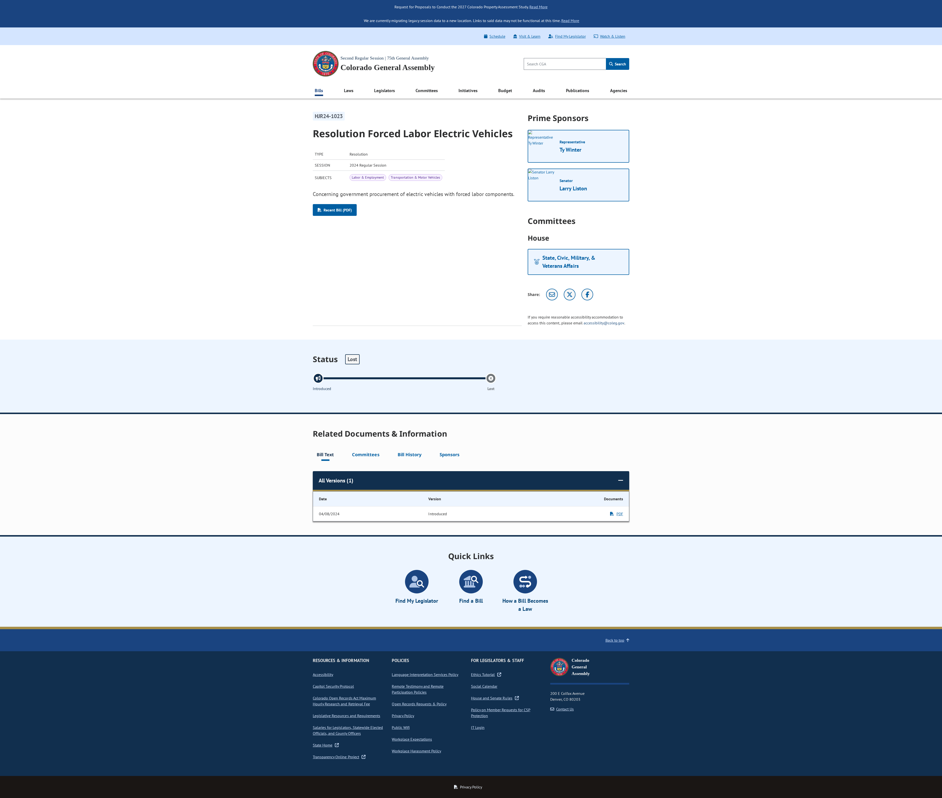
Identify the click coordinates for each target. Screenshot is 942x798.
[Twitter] (570, 294)
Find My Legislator (570, 36)
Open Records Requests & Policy (419, 703)
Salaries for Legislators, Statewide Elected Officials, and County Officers (348, 730)
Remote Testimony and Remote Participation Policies (418, 689)
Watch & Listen (612, 36)
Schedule (497, 36)
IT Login (477, 727)
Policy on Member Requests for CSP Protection (500, 712)
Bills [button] (319, 90)
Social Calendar (484, 686)
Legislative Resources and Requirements (346, 715)
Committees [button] (427, 90)
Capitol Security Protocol (333, 686)
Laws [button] (348, 90)
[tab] (325, 455)
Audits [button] (539, 90)
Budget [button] (505, 90)
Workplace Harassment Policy (416, 751)
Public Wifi (400, 727)
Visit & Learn (529, 36)
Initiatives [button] (467, 90)
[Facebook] (587, 294)
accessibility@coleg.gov (604, 322)
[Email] (552, 294)
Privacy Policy (403, 715)
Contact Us (565, 709)
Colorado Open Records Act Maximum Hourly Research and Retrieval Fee (344, 701)
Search (620, 63)
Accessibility (323, 674)
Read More (538, 6)
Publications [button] (577, 90)
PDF (619, 513)
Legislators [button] (384, 90)
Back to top (614, 640)
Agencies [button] (618, 90)
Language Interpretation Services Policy (425, 674)
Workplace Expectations (412, 739)
